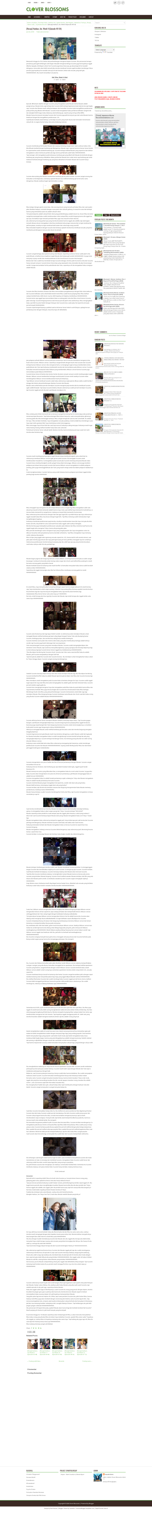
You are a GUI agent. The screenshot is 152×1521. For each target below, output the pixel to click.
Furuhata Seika (42, 23)
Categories (37, 17)
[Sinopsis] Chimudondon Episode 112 (112, 400)
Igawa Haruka (60, 23)
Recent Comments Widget (119, 335)
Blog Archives (115, 215)
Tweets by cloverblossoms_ (103, 111)
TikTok (97, 40)
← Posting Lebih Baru (33, 1361)
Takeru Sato (31, 24)
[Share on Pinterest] (39, 1328)
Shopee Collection (100, 31)
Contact (91, 17)
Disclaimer (83, 17)
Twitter (97, 37)
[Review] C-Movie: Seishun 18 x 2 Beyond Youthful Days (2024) (114, 280)
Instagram (98, 34)
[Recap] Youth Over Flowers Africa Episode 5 (113, 373)
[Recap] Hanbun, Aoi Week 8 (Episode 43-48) (32, 1352)
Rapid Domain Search (102, 1508)
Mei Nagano (69, 23)
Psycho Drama (30, 1489)
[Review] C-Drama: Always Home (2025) (114, 238)
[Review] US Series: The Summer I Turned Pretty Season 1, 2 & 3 (114, 224)
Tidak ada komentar (42, 32)
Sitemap (55, 17)
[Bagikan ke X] (32, 1332)
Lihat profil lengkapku (109, 1482)
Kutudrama (29, 1486)
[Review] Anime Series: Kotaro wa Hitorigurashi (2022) (113, 305)
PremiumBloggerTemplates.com (85, 1508)
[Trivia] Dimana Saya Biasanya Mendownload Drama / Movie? (114, 359)
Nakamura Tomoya (80, 23)
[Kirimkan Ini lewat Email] (28, 1332)
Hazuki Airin (109, 1474)
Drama (36, 2)
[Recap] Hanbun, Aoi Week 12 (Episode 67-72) (82, 1352)
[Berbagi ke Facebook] (34, 1332)
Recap (89, 23)
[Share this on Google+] (36, 1328)
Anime (43, 2)
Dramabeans (30, 1480)
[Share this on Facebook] (31, 1328)
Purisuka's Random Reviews (35, 1492)
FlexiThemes (53, 1508)
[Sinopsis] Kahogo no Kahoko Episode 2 (114, 344)
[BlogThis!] (30, 1332)
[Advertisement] (59, 325)
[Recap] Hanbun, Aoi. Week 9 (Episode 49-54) (44, 29)
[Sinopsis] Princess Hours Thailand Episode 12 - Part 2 (113, 414)
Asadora (34, 23)
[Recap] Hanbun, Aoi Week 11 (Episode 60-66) (45, 1352)
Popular (98, 215)
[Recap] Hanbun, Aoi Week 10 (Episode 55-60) (57, 1352)
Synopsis (47, 17)
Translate (110, 52)
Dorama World (30, 1477)
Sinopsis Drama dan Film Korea (35, 1495)
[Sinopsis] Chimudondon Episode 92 (112, 425)
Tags (106, 215)
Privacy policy (72, 17)
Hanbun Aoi (52, 23)
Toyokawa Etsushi (41, 24)
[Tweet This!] (33, 1328)
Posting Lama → (87, 1361)
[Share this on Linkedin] (41, 1328)
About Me (62, 17)
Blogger (91, 1503)
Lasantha (72, 1508)
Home (29, 2)
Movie (50, 2)
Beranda (61, 1361)
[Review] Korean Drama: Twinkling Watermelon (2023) (113, 251)
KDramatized (30, 1483)
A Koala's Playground (32, 1474)
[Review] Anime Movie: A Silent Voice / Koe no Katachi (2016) (113, 293)
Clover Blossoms (74, 1503)
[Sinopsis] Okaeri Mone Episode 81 (114, 387)
